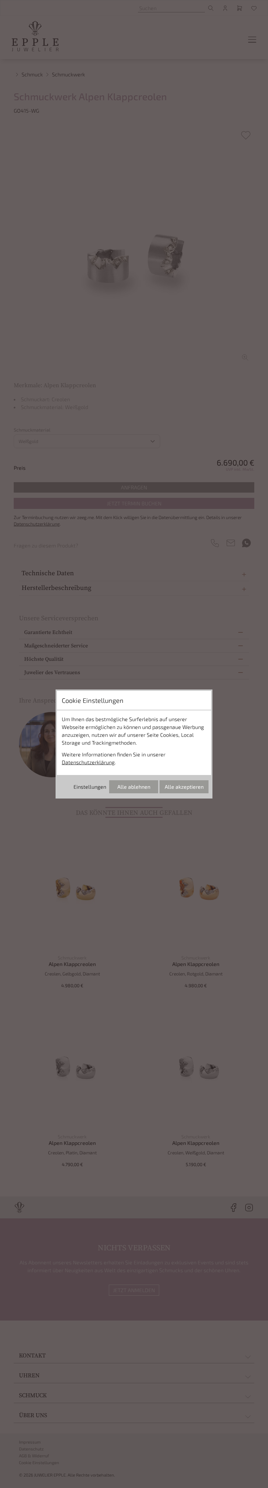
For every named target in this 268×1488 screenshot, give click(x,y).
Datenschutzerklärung (88, 762)
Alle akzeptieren (184, 787)
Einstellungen (90, 787)
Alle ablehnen (133, 787)
